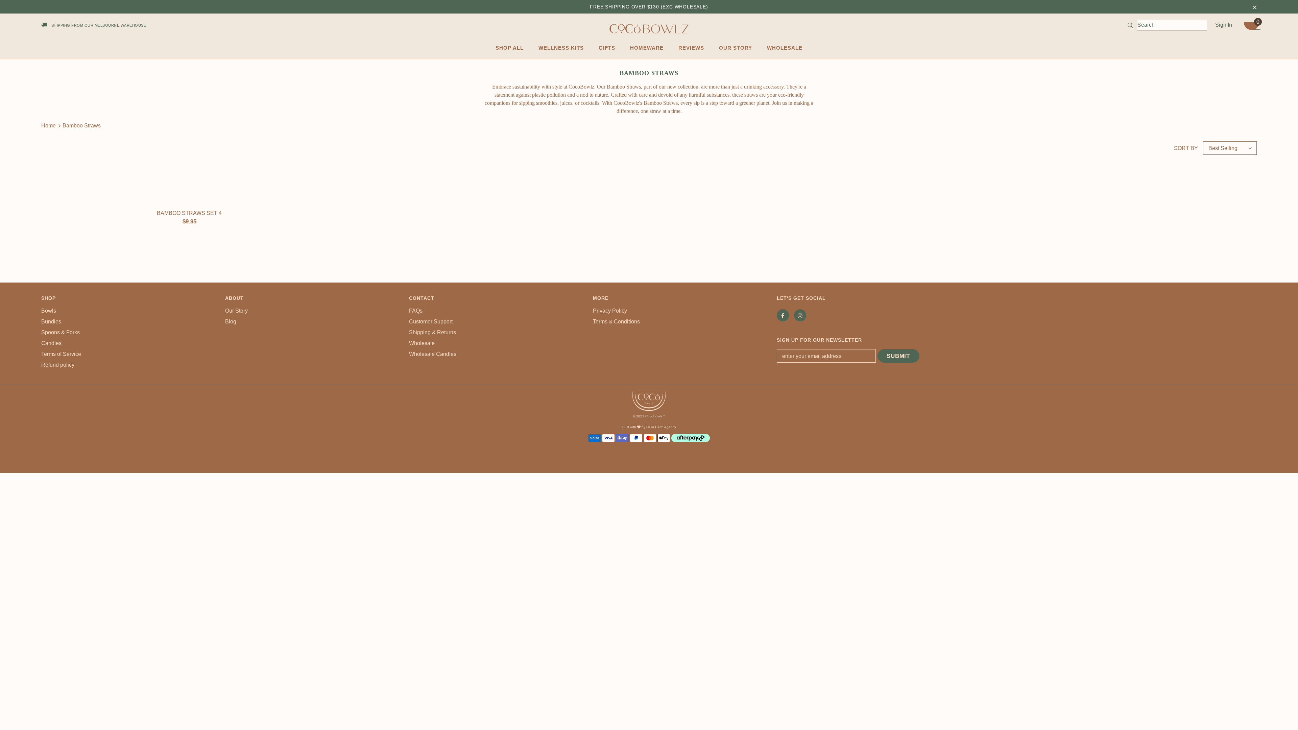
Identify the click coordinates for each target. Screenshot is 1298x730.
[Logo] (649, 28)
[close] (1254, 6)
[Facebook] (783, 315)
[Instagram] (800, 315)
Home (48, 125)
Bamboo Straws (82, 125)
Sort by (1186, 148)
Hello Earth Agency (661, 427)
